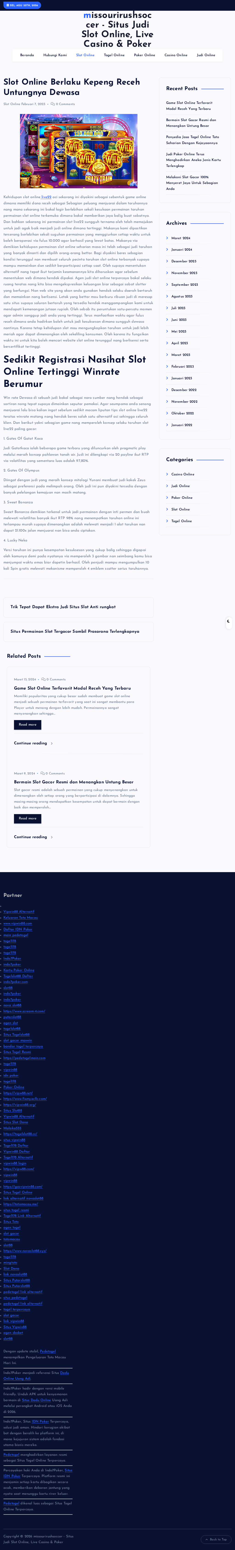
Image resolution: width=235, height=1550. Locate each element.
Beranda (27, 55)
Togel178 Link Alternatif (22, 1216)
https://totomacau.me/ (20, 1204)
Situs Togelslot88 (16, 1035)
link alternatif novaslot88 (23, 1198)
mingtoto (10, 1262)
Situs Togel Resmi (17, 1052)
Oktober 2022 (182, 413)
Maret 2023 (180, 355)
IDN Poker (40, 1421)
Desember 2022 (183, 390)
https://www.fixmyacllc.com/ (25, 1099)
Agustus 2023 (182, 296)
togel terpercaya (16, 1309)
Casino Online (176, 55)
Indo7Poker (12, 958)
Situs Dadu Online (36, 1400)
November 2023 (184, 273)
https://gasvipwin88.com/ (23, 1187)
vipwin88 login (14, 1163)
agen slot (10, 1023)
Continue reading (31, 743)
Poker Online (144, 55)
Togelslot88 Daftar (18, 976)
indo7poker (12, 964)
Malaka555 (12, 1128)
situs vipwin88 (14, 1140)
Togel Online (114, 55)
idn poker (11, 1075)
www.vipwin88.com (17, 923)
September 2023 (184, 285)
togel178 (9, 941)
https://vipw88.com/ (18, 1169)
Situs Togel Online (17, 1192)
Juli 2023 (178, 308)
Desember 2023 (183, 261)
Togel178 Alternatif (18, 1157)
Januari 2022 (181, 425)
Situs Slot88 (12, 1110)
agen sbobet (13, 1333)
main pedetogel (15, 935)
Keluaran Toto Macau (20, 918)
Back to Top (218, 1539)
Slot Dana (11, 1268)
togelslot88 (12, 1029)
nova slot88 (12, 1005)
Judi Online (206, 55)
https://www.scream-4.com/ (24, 1011)
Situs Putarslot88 (16, 1280)
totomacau (11, 1239)
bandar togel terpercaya (23, 1046)
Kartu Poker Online (18, 970)
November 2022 (184, 402)
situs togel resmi (16, 1210)
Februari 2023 (182, 367)
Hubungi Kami (55, 55)
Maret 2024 (180, 238)
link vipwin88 (13, 1321)
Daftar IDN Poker (17, 929)
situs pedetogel (15, 1298)
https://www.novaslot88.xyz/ (25, 1251)
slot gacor (11, 1233)
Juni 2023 (179, 320)
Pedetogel (48, 1351)
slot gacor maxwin (17, 1040)
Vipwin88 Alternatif (18, 912)
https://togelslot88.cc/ (20, 1134)
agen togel (12, 1227)
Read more (28, 724)
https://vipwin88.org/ (19, 1105)
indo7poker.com (15, 982)
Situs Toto (11, 1222)
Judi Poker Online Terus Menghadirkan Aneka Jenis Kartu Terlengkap (193, 160)
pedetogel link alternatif (22, 1292)
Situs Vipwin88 (15, 1327)
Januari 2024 (181, 250)
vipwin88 (10, 1070)
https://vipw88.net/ (18, 1093)
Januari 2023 (181, 378)
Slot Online (85, 55)
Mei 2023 (178, 331)
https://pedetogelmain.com (24, 1058)
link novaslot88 (15, 1274)
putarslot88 (12, 1017)
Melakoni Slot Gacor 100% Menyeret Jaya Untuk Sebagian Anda (192, 183)
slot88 (8, 988)
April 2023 (179, 343)
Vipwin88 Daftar (16, 1151)
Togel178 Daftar (15, 1146)
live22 (45, 197)
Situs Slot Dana (15, 1122)
